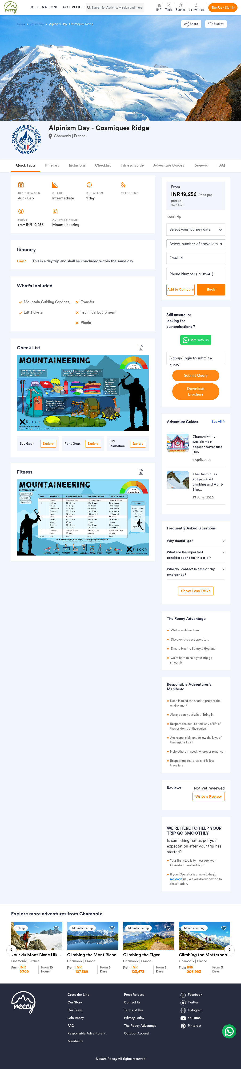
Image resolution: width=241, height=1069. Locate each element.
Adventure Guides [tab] (168, 165)
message (176, 879)
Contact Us (132, 1002)
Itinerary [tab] (52, 165)
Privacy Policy (134, 1018)
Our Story (75, 1002)
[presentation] (11, 950)
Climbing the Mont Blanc (91, 955)
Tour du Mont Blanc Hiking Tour (42, 955)
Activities (73, 7)
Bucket (218, 24)
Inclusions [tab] (77, 165)
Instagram (195, 1010)
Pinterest (194, 1025)
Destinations (45, 7)
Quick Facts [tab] (26, 165)
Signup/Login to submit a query (190, 361)
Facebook (195, 994)
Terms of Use (133, 1010)
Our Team (75, 1010)
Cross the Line (78, 994)
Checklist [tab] (103, 165)
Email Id (176, 258)
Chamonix (37, 24)
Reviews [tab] (201, 165)
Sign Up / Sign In (222, 7)
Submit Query (196, 375)
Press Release (134, 994)
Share (194, 24)
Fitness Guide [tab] (132, 165)
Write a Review (208, 796)
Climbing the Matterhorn (204, 955)
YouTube (194, 1018)
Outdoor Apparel (136, 1033)
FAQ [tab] (221, 165)
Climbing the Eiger (141, 955)
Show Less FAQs (195, 591)
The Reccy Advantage (140, 1025)
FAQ (71, 1025)
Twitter (193, 1002)
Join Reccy (76, 1018)
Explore (48, 443)
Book (211, 289)
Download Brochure (195, 391)
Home (21, 24)
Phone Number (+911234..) (191, 274)
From (47, 969)
